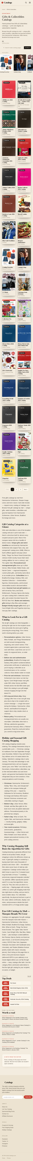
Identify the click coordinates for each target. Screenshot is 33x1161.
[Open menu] (30, 2)
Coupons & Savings (7, 1125)
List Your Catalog (7, 1109)
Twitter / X (5, 1141)
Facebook (5, 1139)
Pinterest (4, 1146)
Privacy (9, 1158)
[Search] (26, 2)
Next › (25, 489)
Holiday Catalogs (7, 1130)
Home (3, 9)
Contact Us (5, 1113)
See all (29, 976)
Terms (3, 1158)
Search (27, 47)
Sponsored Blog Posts (8, 1111)
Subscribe (28, 1097)
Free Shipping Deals (7, 1127)
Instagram (5, 1143)
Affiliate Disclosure (7, 1116)
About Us (4, 1106)
